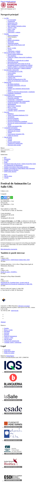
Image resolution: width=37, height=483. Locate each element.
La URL (6, 18)
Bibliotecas (11, 113)
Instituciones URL (13, 23)
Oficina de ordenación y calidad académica (19, 68)
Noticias (10, 138)
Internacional (7, 82)
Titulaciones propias (13, 43)
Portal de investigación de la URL (17, 79)
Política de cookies (9, 353)
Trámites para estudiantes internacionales (19, 88)
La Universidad (12, 20)
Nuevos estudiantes (13, 35)
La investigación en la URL (15, 71)
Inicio (5, 174)
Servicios (6, 112)
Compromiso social (9, 95)
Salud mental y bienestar (14, 106)
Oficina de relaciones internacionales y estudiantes (21, 91)
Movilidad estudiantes (13, 84)
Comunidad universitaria (10, 127)
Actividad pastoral (12, 109)
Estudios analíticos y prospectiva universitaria (20, 66)
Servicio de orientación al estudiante (17, 121)
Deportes (6, 334)
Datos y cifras (11, 29)
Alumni (10, 132)
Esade (5, 162)
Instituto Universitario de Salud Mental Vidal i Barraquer (19, 168)
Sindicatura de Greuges (14, 131)
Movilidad (7, 331)
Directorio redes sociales (14, 145)
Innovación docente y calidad (12, 52)
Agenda (10, 140)
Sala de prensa (8, 137)
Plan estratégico (12, 56)
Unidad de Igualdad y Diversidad (17, 102)
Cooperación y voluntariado (15, 99)
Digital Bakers (10, 356)
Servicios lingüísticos (13, 120)
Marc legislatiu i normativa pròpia (17, 26)
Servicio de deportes (13, 118)
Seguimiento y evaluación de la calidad (18, 60)
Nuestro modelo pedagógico (15, 54)
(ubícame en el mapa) (24, 306)
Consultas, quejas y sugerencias (16, 110)
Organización (11, 21)
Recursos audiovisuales (14, 142)
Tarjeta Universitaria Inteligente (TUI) (18, 115)
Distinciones (11, 30)
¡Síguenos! (3, 322)
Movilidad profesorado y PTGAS (17, 85)
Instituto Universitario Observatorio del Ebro (16, 167)
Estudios (6, 34)
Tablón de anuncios (13, 135)
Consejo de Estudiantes (14, 129)
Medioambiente (12, 104)
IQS (5, 157)
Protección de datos (9, 351)
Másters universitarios (13, 40)
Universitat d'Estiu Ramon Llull (16, 45)
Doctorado (10, 74)
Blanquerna (7, 159)
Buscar (2, 148)
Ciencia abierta (12, 73)
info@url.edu (14, 310)
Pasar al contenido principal (8, 1)
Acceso (10, 49)
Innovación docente (13, 62)
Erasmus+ (10, 87)
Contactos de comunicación (15, 143)
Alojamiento (11, 117)
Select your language (6, 9)
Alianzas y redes (12, 27)
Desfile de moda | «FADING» (9, 272)
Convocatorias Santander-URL (16, 134)
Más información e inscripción (9, 249)
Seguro (9, 90)
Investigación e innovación (11, 70)
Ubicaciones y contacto (14, 32)
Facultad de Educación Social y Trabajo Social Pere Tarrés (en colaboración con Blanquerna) (20, 164)
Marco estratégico (12, 24)
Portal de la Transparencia (15, 96)
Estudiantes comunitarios (14, 93)
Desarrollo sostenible (13, 98)
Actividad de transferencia (15, 76)
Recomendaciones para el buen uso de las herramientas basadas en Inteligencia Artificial (20, 64)
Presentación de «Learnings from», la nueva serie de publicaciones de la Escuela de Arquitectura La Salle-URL (16, 283)
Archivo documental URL (15, 126)
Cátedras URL (11, 77)
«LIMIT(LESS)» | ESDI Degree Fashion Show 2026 (15, 259)
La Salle (6, 160)
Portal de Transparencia (10, 336)
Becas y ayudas (12, 48)
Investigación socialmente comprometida (19, 101)
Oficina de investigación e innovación (18, 81)
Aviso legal (7, 350)
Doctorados (11, 41)
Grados (10, 38)
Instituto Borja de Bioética (11, 170)
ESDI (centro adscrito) (10, 171)
